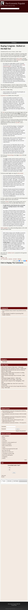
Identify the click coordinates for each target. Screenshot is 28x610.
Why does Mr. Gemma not (7, 451)
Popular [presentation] (4, 481)
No (9, 469)
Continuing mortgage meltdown (8, 378)
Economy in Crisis (4, 95)
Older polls (3, 475)
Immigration (4, 456)
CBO (3, 112)
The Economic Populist (15, 3)
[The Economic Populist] (2, 4)
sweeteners (18, 59)
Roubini (7, 201)
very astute (4, 440)
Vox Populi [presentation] (16, 481)
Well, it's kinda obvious (7, 445)
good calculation (5, 436)
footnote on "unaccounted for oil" (9, 442)
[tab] (4, 481)
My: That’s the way (6, 450)
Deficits (3, 458)
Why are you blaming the (7, 455)
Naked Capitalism (4, 228)
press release (19, 58)
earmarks (15, 259)
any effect (18, 122)
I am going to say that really (8, 453)
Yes (9, 467)
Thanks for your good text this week (10, 448)
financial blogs (11, 155)
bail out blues (20, 173)
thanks (3, 437)
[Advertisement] (14, 27)
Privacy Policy (14, 605)
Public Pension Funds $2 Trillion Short (9, 367)
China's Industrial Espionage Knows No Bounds (11, 375)
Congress (3, 257)
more (25, 459)
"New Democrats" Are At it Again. (8, 379)
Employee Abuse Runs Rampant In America (10, 368)
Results (2, 476)
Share (21, 260)
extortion (10, 259)
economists (5, 259)
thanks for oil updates (6, 444)
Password (4, 428)
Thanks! (3, 439)
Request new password (21, 430)
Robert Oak (8, 51)
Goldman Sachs (11, 252)
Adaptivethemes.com (19, 608)
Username (4, 426)
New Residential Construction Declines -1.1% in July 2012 (14, 422)
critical (20, 155)
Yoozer (3, 447)
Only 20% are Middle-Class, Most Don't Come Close (12, 383)
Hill (3, 89)
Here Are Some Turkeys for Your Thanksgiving (11, 380)
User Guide (4, 361)
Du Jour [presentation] (9, 481)
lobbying (19, 259)
